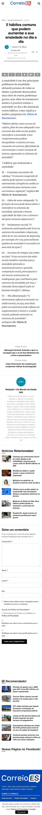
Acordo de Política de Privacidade (16, 609)
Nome (5, 570)
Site (3, 591)
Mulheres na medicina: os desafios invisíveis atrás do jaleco (26, 481)
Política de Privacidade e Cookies (23, 809)
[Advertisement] (21, 12)
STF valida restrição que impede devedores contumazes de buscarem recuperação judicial (25, 708)
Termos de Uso (7, 798)
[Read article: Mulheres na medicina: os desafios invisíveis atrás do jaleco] (6, 482)
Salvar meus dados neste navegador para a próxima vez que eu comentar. (21, 602)
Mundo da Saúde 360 (15, 20)
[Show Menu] (3, 3)
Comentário (7, 541)
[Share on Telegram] (25, 74)
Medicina (27, 20)
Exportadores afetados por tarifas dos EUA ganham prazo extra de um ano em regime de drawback (26, 727)
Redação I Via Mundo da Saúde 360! (21, 391)
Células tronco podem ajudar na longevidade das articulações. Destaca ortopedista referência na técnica (26, 492)
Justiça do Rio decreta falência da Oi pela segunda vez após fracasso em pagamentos (26, 718)
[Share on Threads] (31, 74)
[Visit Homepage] (20, 3)
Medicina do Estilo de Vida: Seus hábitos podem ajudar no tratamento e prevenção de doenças (26, 504)
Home (4, 20)
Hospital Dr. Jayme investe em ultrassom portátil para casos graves (25, 515)
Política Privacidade (21, 798)
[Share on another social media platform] (37, 74)
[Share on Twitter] (12, 74)
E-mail (5, 581)
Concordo (22, 812)
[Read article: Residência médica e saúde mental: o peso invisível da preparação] (6, 473)
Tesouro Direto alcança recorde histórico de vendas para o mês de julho (25, 698)
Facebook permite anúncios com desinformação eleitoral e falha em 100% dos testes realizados (26, 737)
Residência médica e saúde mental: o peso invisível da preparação (24, 473)
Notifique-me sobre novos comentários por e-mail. (20, 624)
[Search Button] (39, 3)
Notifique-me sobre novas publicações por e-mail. (20, 634)
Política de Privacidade (10, 615)
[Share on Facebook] (5, 74)
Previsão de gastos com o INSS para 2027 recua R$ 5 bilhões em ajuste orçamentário (26, 689)
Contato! (33, 798)
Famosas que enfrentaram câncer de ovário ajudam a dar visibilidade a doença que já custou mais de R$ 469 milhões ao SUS (26, 461)
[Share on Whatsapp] (18, 74)
